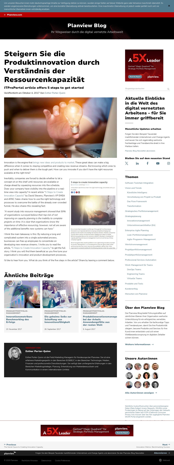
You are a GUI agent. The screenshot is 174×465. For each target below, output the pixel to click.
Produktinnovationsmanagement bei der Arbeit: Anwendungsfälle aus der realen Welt (99, 318)
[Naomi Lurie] (146, 379)
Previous (23, 445)
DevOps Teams (134, 269)
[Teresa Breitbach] (146, 370)
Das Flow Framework (137, 201)
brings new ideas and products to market (53, 162)
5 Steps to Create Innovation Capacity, (31, 247)
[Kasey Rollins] (138, 370)
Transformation (134, 206)
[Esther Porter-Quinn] (129, 379)
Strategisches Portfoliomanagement (141, 211)
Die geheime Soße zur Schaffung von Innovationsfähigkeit (57, 317)
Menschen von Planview (136, 294)
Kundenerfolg (131, 289)
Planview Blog (87, 25)
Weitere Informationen (139, 344)
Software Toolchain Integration (139, 183)
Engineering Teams (136, 274)
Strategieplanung (133, 216)
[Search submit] (168, 89)
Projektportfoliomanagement (138, 249)
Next (153, 445)
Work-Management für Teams (139, 265)
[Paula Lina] (138, 388)
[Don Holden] (146, 388)
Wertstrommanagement (136, 244)
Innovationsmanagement (138, 221)
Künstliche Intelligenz (137, 192)
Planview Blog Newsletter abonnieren (140, 151)
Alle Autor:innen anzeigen (139, 393)
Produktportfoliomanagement (138, 255)
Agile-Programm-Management (141, 239)
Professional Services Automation (140, 260)
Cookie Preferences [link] (62, 460)
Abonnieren (162, 453)
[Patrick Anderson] (138, 379)
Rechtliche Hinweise (30, 460)
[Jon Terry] (155, 370)
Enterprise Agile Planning (137, 230)
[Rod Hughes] (129, 370)
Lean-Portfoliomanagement (140, 235)
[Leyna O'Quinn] (155, 379)
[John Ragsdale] (155, 388)
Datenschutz (46, 460)
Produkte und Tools (134, 284)
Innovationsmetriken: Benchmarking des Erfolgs (19, 317)
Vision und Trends (133, 188)
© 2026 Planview (11, 460)
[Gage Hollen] (129, 388)
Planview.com (14, 15)
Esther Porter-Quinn (55, 92)
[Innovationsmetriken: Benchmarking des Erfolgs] (22, 294)
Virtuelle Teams (134, 278)
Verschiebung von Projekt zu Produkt (144, 197)
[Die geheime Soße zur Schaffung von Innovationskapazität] (60, 294)
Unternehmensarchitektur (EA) (141, 225)
